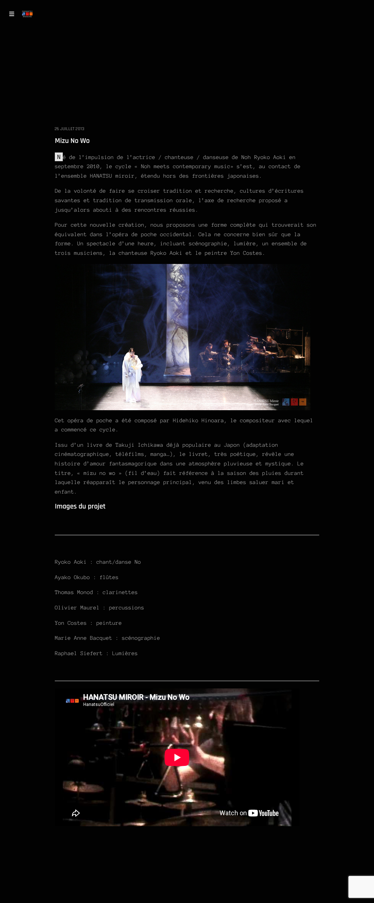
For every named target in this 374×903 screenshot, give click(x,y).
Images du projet (80, 506)
